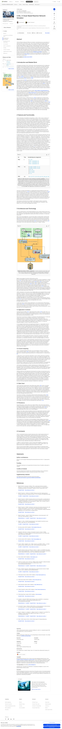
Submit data (36, 1)
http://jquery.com (34, 556)
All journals (17, 1)
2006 (35, 97)
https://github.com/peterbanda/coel (42, 90)
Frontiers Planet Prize (35, 707)
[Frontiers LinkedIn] (11, 719)
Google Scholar (21, 490)
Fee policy (7, 709)
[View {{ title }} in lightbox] (8, 63)
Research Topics (25, 4)
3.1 (20, 280)
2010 (48, 191)
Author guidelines (8, 702)
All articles (22, 1)
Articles (20, 4)
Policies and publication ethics (10, 705)
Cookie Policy (19, 726)
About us (10, 1)
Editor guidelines (8, 707)
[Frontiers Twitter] (8, 719)
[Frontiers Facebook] (5, 719)
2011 (28, 191)
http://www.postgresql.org (40, 589)
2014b (22, 77)
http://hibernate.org (38, 584)
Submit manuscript (29, 1)
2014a (22, 76)
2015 (32, 78)
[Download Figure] (47, 155)
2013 (19, 77)
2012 (44, 83)
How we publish (22, 707)
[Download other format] (55, 10)
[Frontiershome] (5, 1)
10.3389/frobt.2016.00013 (26, 635)
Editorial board (31, 4)
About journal (37, 4)
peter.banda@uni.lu (32, 664)
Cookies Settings (52, 722)
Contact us (47, 705)
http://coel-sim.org (32, 92)
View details (47, 32)
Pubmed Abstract (21, 518)
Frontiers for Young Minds (36, 705)
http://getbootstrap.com (36, 527)
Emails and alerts (48, 704)
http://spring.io (39, 594)
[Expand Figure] (49, 155)
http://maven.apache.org (41, 574)
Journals (20, 705)
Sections (15, 4)
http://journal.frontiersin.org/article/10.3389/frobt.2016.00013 (29, 477)
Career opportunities (48, 709)
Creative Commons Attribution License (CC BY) (25, 659)
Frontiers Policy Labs (35, 704)
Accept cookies (52, 727)
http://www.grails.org (37, 579)
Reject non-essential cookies (52, 724)
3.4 (35, 283)
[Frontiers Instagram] (13, 719)
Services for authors (8, 704)
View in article (11, 68)
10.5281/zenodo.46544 (37, 51)
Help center (47, 702)
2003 (49, 102)
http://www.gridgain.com (36, 539)
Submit (46, 707)
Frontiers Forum (35, 702)
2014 (25, 80)
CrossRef (27, 518)
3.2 (40, 281)
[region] (31, 725)
